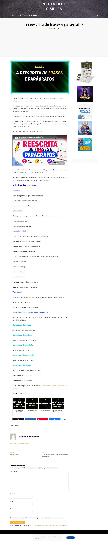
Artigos (19, 15)
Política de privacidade (30, 15)
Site (11, 508)
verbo (29, 297)
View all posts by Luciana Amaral (19, 443)
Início (12, 15)
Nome (12, 494)
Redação (17, 425)
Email (12, 501)
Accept (70, 538)
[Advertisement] (54, 44)
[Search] (97, 15)
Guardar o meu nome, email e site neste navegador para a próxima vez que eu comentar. (36, 518)
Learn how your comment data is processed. (52, 525)
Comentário (14, 471)
